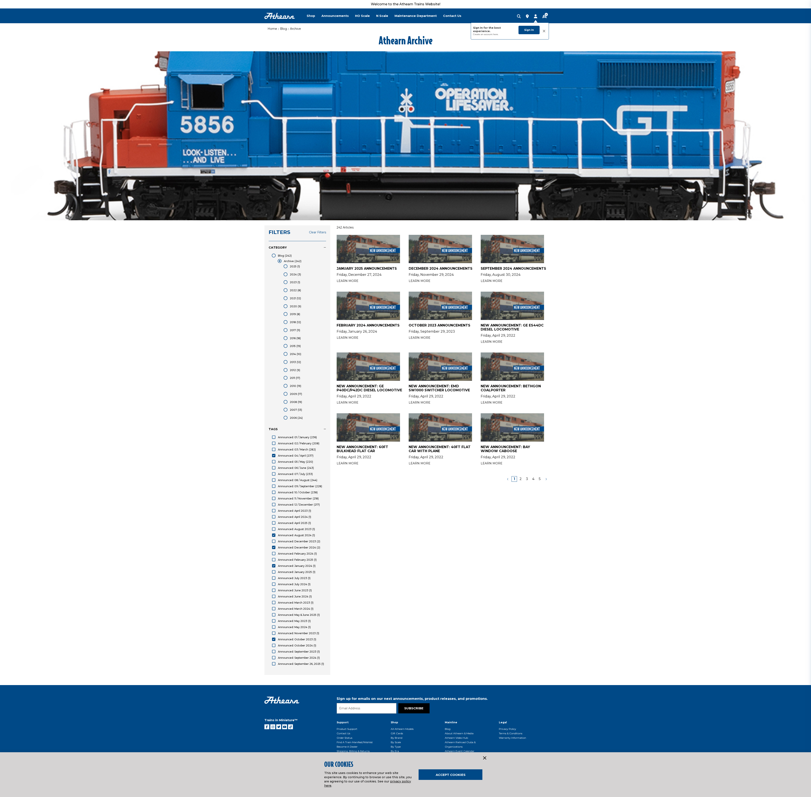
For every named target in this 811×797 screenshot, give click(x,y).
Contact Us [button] (452, 16)
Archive (295, 29)
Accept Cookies (450, 775)
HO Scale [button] (362, 16)
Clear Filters (317, 232)
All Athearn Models (402, 728)
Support (342, 722)
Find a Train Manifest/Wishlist (355, 742)
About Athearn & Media (459, 733)
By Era (395, 751)
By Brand (396, 737)
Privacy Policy (507, 728)
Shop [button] (311, 16)
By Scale (396, 742)
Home (272, 29)
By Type (396, 746)
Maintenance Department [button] (416, 16)
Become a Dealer (347, 746)
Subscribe (413, 708)
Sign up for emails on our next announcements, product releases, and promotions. (412, 699)
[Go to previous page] (508, 479)
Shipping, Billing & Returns (353, 751)
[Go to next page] (546, 479)
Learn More (347, 281)
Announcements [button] (335, 16)
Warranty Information (512, 737)
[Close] (484, 758)
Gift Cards (397, 733)
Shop (394, 722)
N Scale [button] (382, 16)
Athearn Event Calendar (459, 751)
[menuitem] (314, 16)
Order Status (344, 737)
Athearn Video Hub (456, 737)
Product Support (347, 728)
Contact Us (343, 733)
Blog (283, 29)
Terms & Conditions (510, 733)
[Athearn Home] (279, 16)
